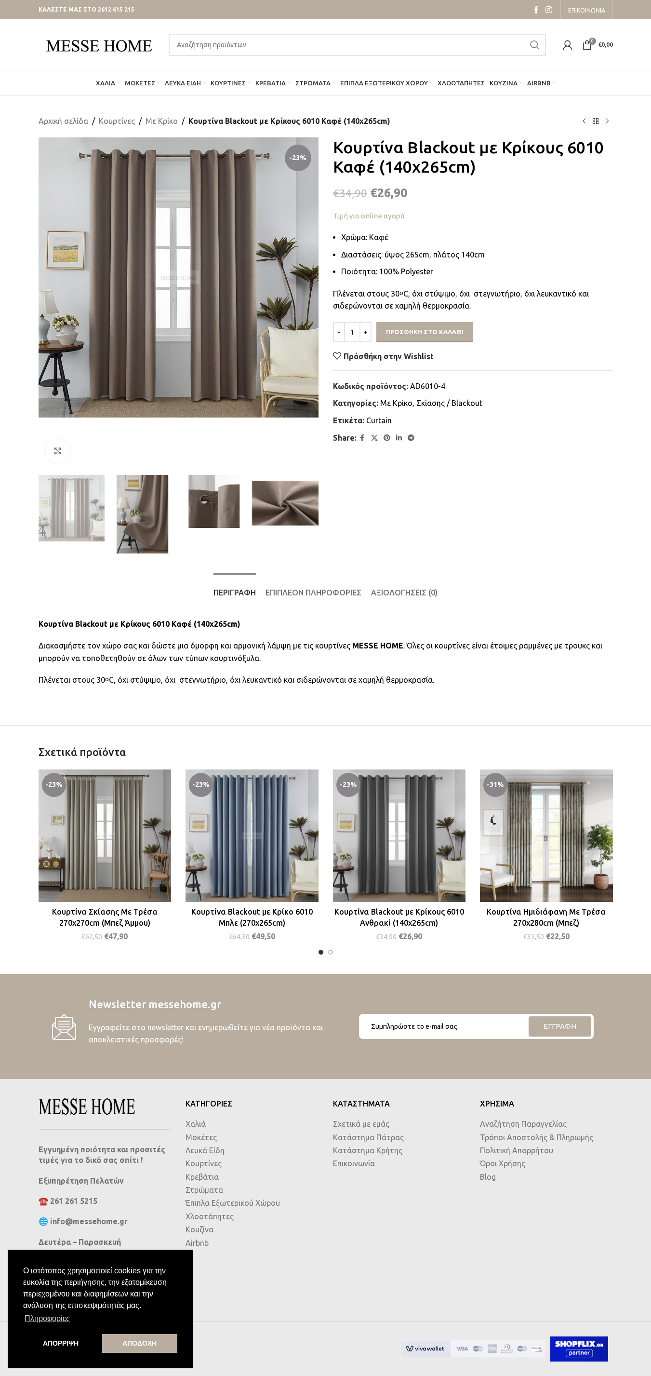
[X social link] (374, 438)
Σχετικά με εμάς (361, 1124)
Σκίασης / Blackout (449, 403)
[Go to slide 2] (330, 952)
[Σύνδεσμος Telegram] (411, 438)
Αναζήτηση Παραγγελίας (523, 1124)
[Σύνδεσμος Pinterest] (387, 438)
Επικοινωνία (354, 1163)
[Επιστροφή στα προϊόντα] (595, 121)
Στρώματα (204, 1190)
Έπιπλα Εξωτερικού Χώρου (233, 1203)
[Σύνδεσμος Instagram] (548, 9)
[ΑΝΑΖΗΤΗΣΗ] (535, 45)
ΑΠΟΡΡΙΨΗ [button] (61, 1343)
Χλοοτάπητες (210, 1216)
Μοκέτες (201, 1137)
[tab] (234, 588)
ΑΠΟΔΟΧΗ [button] (139, 1343)
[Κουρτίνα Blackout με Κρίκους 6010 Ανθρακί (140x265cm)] (399, 836)
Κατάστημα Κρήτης (367, 1150)
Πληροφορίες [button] (47, 1318)
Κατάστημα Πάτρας (368, 1137)
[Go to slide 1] (321, 952)
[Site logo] (99, 44)
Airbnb (197, 1243)
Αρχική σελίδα (63, 121)
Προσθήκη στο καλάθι (425, 331)
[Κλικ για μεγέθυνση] (58, 451)
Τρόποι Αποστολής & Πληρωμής (536, 1137)
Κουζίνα (199, 1229)
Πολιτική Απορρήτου (516, 1150)
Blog (488, 1177)
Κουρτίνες (117, 121)
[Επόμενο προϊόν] (607, 121)
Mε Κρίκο (162, 121)
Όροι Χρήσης (502, 1163)
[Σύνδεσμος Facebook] (536, 9)
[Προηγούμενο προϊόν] (584, 121)
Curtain (379, 420)
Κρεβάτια (202, 1177)
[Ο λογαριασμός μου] (567, 44)
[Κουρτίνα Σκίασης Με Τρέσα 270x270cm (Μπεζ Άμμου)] (105, 836)
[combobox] (357, 45)
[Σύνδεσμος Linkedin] (399, 438)
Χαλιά (196, 1124)
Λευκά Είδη (205, 1150)
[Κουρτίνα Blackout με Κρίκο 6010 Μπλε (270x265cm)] (252, 836)
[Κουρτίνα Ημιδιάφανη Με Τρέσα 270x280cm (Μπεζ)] (546, 836)
